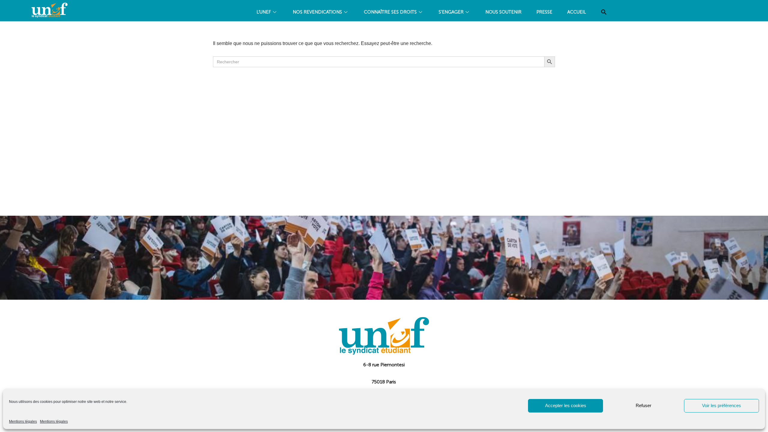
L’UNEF (263, 12)
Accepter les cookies (565, 405)
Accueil (576, 12)
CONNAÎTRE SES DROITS (390, 12)
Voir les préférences (721, 405)
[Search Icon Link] (603, 12)
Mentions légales (23, 421)
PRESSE (544, 12)
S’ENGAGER (451, 12)
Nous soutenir (503, 12)
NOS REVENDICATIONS (317, 12)
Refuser (643, 405)
